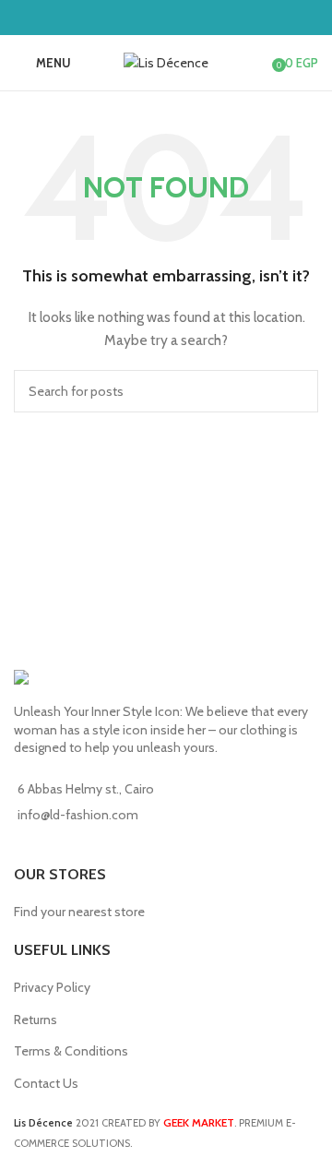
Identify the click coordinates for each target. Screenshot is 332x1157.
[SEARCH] (297, 391)
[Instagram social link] (177, 17)
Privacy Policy (52, 987)
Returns (35, 1019)
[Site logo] (166, 61)
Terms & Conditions (71, 1051)
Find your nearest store (79, 911)
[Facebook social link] (154, 17)
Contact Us (46, 1083)
